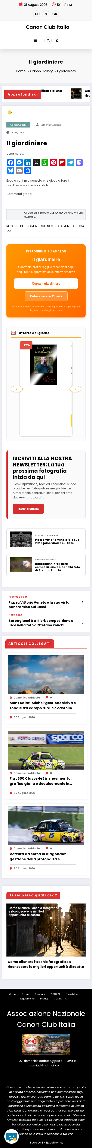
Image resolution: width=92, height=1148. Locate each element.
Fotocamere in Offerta (46, 296)
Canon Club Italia (48, 27)
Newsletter (72, 994)
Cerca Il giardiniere (46, 283)
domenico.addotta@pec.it (43, 1061)
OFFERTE (55, 994)
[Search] (48, 40)
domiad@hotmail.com (46, 1065)
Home (12, 994)
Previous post (18, 596)
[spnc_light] (57, 40)
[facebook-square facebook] (36, 14)
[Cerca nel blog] (11, 1136)
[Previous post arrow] (82, 602)
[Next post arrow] (82, 622)
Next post (15, 615)
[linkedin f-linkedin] (46, 14)
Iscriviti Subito (28, 509)
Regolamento (26, 998)
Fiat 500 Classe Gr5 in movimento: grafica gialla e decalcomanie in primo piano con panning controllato (40, 781)
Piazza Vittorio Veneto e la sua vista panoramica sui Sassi (39, 604)
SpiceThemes (54, 1142)
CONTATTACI (61, 998)
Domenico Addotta (50, 124)
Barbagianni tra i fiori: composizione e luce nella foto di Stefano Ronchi (41, 622)
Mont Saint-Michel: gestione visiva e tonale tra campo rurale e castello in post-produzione (43, 705)
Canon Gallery (18, 124)
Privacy (44, 998)
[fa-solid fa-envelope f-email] (55, 14)
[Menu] (35, 40)
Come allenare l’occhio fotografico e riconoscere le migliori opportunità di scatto (46, 964)
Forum (25, 994)
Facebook (39, 994)
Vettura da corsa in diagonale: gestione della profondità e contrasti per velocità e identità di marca (41, 857)
